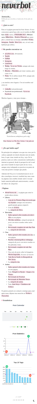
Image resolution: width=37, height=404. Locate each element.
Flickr (7, 76)
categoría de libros (16, 210)
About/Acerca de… (11, 192)
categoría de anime (16, 282)
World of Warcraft (21, 37)
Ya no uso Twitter (16, 66)
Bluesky (7, 71)
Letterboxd (8, 63)
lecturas (16, 207)
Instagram (5, 42)
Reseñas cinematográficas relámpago (20, 240)
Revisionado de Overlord (16, 277)
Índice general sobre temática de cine (20, 235)
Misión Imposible (14, 254)
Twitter (31, 39)
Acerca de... (6, 16)
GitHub (7, 58)
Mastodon (15, 71)
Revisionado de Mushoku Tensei (19, 279)
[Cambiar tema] (34, 401)
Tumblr (11, 42)
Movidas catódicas (14, 220)
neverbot (16, 5)
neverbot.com (9, 53)
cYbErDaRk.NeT (20, 34)
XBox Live (9, 37)
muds (7, 34)
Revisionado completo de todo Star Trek (21, 227)
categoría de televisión (17, 230)
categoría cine (15, 262)
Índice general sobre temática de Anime (21, 267)
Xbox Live (18, 42)
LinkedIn (8, 89)
